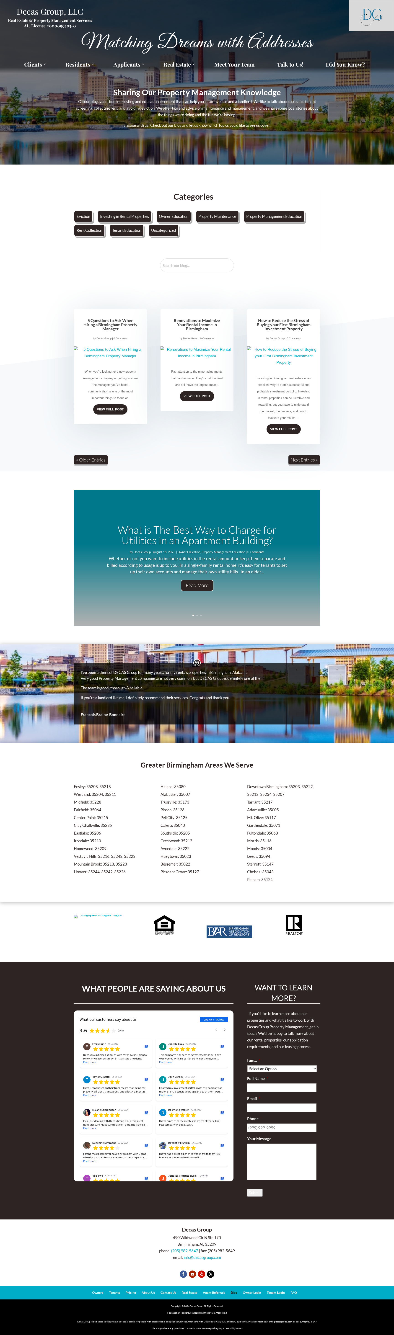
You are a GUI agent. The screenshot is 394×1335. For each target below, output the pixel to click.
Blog (234, 1292)
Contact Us (168, 1292)
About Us (148, 1292)
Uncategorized (163, 230)
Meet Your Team (234, 64)
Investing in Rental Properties (124, 216)
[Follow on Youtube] (192, 1274)
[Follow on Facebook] (183, 1274)
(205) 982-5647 (184, 1250)
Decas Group (103, 338)
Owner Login (252, 1292)
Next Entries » (304, 460)
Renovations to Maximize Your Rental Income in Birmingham (197, 324)
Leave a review (214, 1019)
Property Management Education (274, 216)
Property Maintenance (217, 216)
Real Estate (189, 1292)
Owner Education (173, 216)
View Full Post (110, 409)
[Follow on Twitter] (210, 1274)
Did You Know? (345, 64)
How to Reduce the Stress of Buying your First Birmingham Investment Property (284, 324)
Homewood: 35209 (90, 848)
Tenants (114, 1292)
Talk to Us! (290, 64)
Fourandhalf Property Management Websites (190, 1312)
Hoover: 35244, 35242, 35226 (100, 871)
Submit (255, 1192)
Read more (89, 1062)
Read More (197, 585)
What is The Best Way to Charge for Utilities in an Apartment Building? (197, 534)
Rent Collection (89, 230)
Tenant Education (126, 230)
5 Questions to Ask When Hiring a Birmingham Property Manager (110, 324)
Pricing (131, 1292)
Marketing (221, 1312)
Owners (97, 1292)
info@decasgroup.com (202, 1257)
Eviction (83, 216)
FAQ (293, 1292)
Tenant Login (276, 1292)
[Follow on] (201, 1274)
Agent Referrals (214, 1292)
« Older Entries (91, 460)
